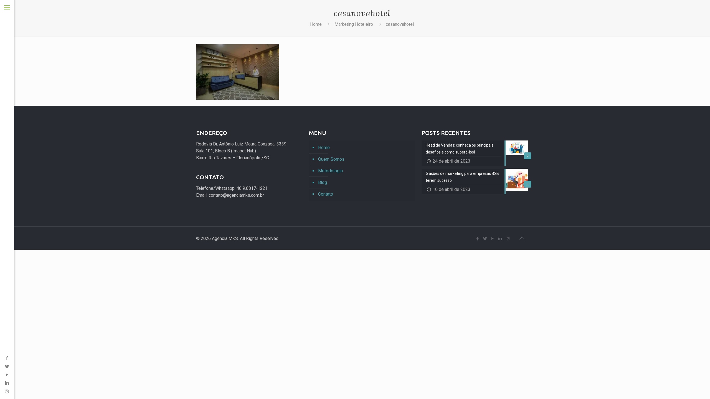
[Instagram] (508, 238)
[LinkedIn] (7, 383)
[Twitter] (7, 366)
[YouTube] (7, 374)
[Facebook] (7, 358)
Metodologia (330, 170)
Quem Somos (331, 159)
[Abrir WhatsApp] (696, 385)
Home (316, 24)
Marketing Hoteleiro (353, 24)
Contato (325, 194)
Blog (322, 182)
